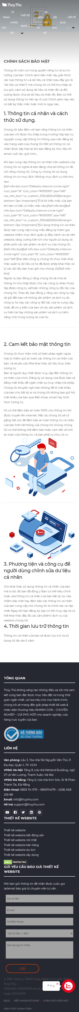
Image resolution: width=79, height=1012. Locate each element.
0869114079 (48, 789)
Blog (63, 22)
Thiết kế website (15, 830)
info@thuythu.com (26, 799)
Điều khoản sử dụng (26, 1000)
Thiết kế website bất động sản (24, 835)
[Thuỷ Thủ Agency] (13, 4)
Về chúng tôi (14, 22)
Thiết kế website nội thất (20, 840)
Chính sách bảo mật (55, 1000)
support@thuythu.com (29, 804)
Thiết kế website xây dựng (21, 855)
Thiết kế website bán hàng (21, 845)
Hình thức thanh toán (17, 1008)
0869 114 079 (28, 789)
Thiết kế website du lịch (19, 850)
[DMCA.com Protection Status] (15, 862)
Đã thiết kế (46, 22)
